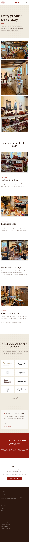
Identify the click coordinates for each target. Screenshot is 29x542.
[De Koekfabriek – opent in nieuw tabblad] (7, 381)
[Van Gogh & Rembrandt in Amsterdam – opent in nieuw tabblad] (21, 389)
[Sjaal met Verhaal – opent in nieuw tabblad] (7, 364)
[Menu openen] (26, 2)
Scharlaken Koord (12, 500)
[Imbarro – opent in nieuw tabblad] (21, 364)
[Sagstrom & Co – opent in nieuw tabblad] (21, 381)
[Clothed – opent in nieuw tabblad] (7, 372)
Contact (3, 515)
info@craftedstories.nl (5, 528)
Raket (17, 537)
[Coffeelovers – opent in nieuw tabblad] (21, 372)
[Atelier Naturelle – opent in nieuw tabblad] (7, 389)
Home (2, 508)
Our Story (3, 512)
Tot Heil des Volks (19, 500)
